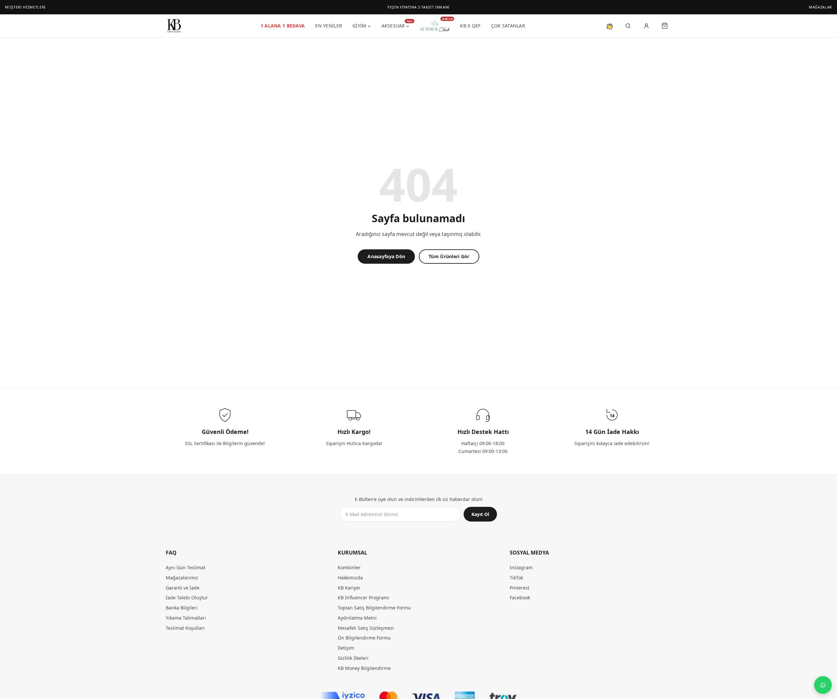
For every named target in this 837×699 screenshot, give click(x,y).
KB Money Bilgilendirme (364, 668)
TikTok (516, 577)
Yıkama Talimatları (186, 618)
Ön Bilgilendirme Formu (364, 638)
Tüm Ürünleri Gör (449, 256)
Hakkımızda (350, 577)
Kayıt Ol (480, 514)
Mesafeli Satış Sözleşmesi (366, 628)
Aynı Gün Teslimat (185, 568)
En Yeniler (328, 26)
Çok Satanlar (508, 26)
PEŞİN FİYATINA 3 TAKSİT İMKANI (418, 7)
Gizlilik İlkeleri (353, 658)
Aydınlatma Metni (357, 618)
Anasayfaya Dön (386, 256)
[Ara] (628, 25)
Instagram (521, 568)
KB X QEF (470, 26)
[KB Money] (609, 25)
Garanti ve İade (182, 588)
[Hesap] (646, 25)
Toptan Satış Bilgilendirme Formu (374, 608)
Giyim (359, 26)
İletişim (346, 648)
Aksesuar (396, 25)
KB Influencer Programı (363, 598)
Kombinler (349, 568)
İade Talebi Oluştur (187, 598)
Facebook (520, 598)
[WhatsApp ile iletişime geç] (823, 685)
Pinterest (519, 588)
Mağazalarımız (182, 577)
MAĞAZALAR (820, 7)
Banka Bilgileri (181, 608)
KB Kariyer (349, 588)
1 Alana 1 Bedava (283, 26)
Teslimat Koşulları (185, 628)
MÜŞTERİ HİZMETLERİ (25, 7)
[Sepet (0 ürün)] (664, 25)
